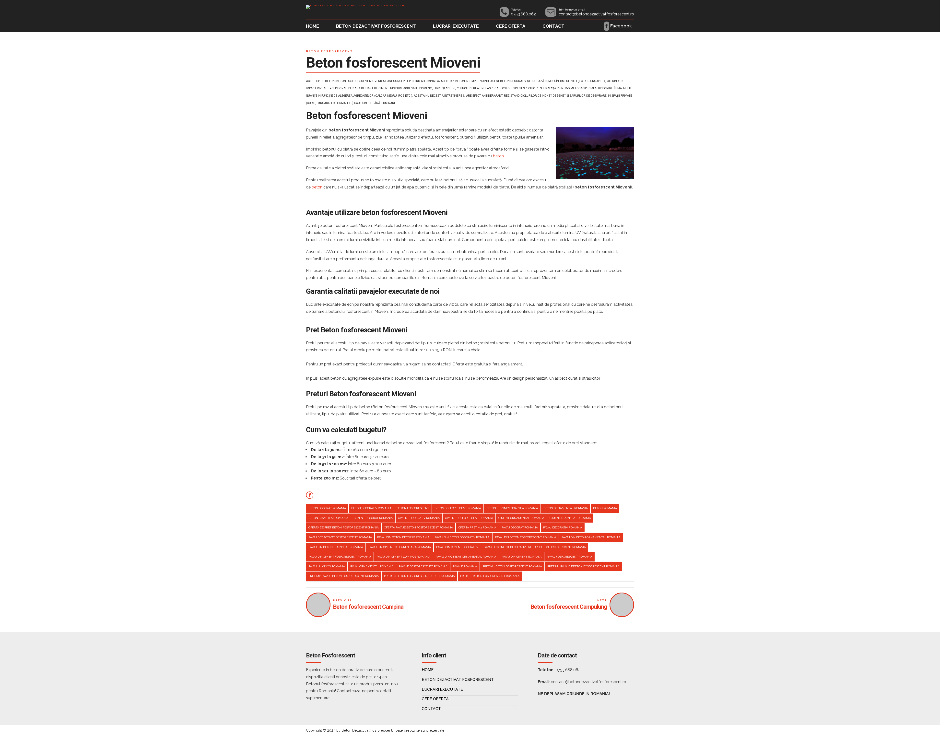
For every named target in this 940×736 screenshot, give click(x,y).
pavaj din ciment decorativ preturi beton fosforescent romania (535, 547)
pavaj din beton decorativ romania (462, 537)
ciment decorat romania (373, 518)
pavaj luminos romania (326, 566)
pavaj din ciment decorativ (457, 547)
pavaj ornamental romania (371, 566)
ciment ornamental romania (521, 518)
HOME (312, 26)
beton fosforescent (413, 508)
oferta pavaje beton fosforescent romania (418, 527)
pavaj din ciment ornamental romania (466, 556)
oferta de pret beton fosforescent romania (343, 527)
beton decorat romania (327, 508)
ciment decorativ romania (419, 518)
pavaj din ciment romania (521, 556)
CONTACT (553, 26)
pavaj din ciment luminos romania (403, 556)
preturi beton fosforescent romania (489, 576)
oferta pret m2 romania (477, 527)
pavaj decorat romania (520, 527)
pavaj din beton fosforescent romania (525, 537)
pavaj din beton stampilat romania (335, 547)
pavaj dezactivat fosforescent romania (340, 537)
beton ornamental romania (565, 508)
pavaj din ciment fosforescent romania (339, 556)
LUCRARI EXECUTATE (456, 26)
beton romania (605, 508)
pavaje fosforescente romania (423, 566)
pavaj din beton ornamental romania (591, 537)
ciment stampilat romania (570, 518)
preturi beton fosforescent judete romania (419, 576)
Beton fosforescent (329, 51)
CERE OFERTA (510, 26)
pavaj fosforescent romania (569, 556)
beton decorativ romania (371, 508)
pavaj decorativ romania (562, 527)
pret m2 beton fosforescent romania (512, 566)
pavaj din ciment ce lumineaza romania (399, 547)
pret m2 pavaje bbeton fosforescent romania (583, 566)
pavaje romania (465, 566)
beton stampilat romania (328, 518)
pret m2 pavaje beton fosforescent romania (343, 576)
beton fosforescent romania (458, 508)
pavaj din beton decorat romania (403, 537)
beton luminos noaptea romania (512, 508)
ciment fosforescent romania (469, 518)
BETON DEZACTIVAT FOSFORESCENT (376, 26)
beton (498, 156)
